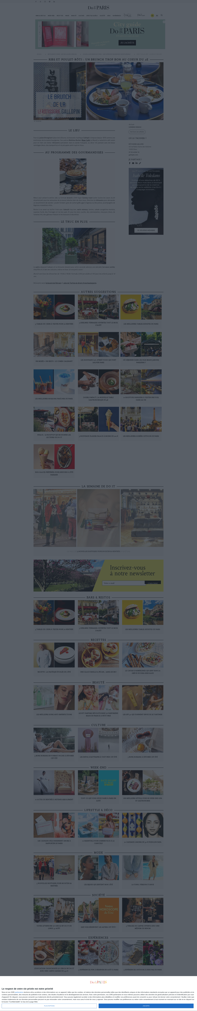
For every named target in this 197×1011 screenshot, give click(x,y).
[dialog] (98, 993)
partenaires (19, 992)
